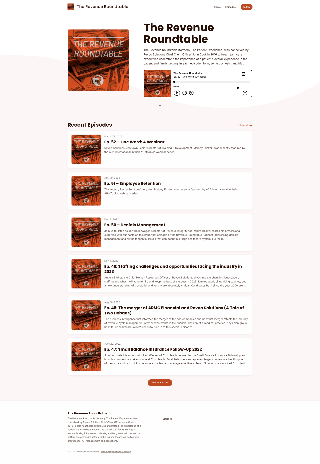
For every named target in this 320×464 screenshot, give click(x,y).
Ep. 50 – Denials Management (134, 225)
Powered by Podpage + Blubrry (116, 451)
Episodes (230, 6)
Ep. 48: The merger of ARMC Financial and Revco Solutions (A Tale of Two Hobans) (174, 310)
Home (217, 6)
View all (243, 125)
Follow (246, 6)
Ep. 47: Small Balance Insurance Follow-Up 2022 (153, 349)
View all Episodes (160, 382)
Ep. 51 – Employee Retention (132, 183)
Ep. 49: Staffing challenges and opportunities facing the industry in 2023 (173, 269)
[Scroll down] (160, 104)
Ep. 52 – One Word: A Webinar (134, 142)
